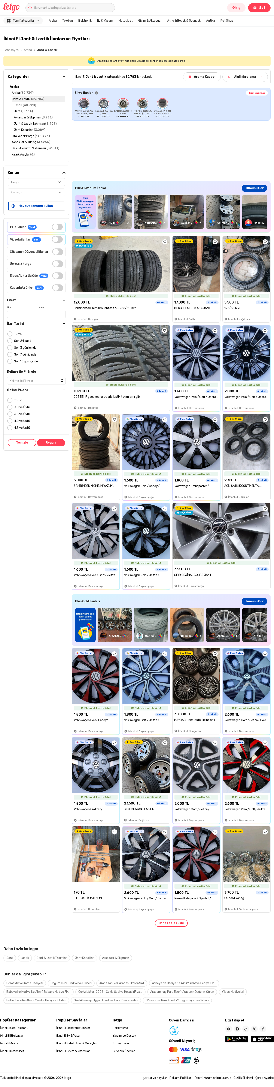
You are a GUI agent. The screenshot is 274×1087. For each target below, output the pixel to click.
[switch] (57, 227)
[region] (171, 108)
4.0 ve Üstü (22, 421)
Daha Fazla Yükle (171, 923)
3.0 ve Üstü (22, 407)
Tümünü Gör (257, 92)
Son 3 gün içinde (25, 348)
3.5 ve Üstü (22, 414)
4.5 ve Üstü (22, 428)
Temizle (22, 442)
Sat (262, 8)
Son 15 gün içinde (26, 361)
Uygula (51, 442)
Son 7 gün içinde (25, 354)
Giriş (236, 8)
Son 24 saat (22, 341)
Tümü (18, 334)
